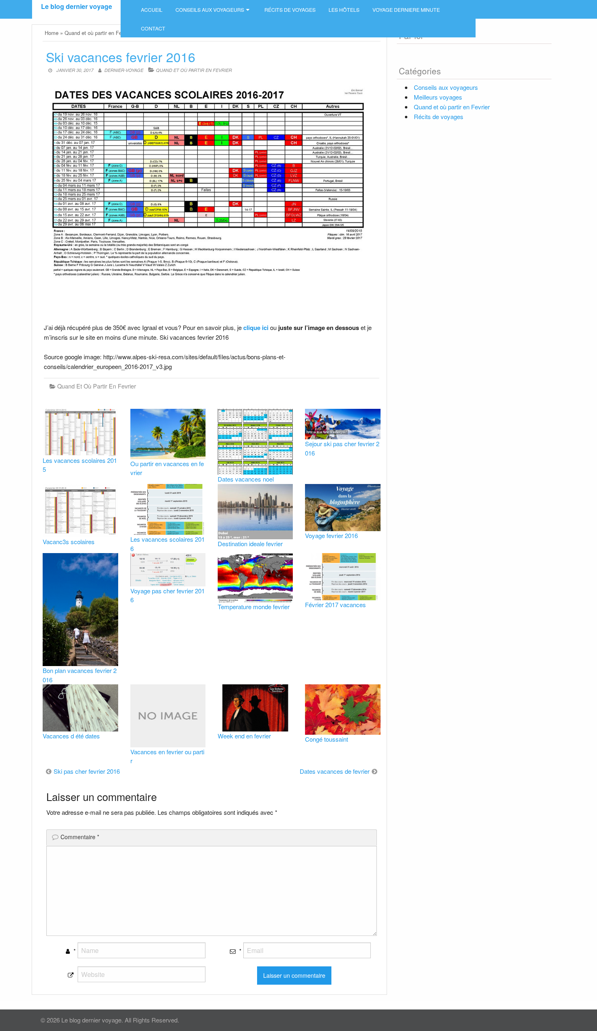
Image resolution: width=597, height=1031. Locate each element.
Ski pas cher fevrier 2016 (87, 771)
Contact (153, 28)
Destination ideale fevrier (250, 543)
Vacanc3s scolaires (69, 541)
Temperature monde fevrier (254, 606)
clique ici (255, 327)
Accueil (151, 9)
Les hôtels (344, 9)
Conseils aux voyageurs (209, 9)
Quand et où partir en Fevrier (194, 70)
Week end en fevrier (244, 735)
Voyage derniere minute (406, 9)
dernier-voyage (123, 70)
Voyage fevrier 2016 (331, 535)
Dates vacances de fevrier (335, 771)
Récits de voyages (290, 9)
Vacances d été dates (71, 735)
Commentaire (80, 837)
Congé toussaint (326, 739)
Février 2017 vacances (335, 604)
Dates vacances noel (246, 479)
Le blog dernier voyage (76, 6)
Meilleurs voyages (438, 97)
